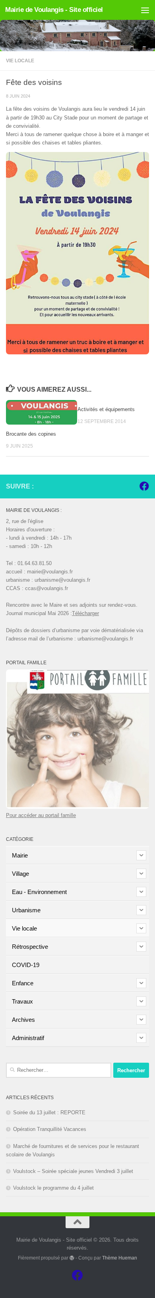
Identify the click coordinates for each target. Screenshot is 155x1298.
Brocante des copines (31, 434)
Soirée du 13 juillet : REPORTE (49, 1112)
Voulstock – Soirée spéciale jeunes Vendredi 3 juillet (73, 1171)
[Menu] (145, 10)
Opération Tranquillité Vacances (49, 1129)
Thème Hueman (119, 1257)
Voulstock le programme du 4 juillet (53, 1188)
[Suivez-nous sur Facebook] (144, 486)
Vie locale (20, 60)
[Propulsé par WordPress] (72, 1258)
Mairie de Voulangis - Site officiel (54, 9)
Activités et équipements (106, 409)
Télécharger (85, 613)
